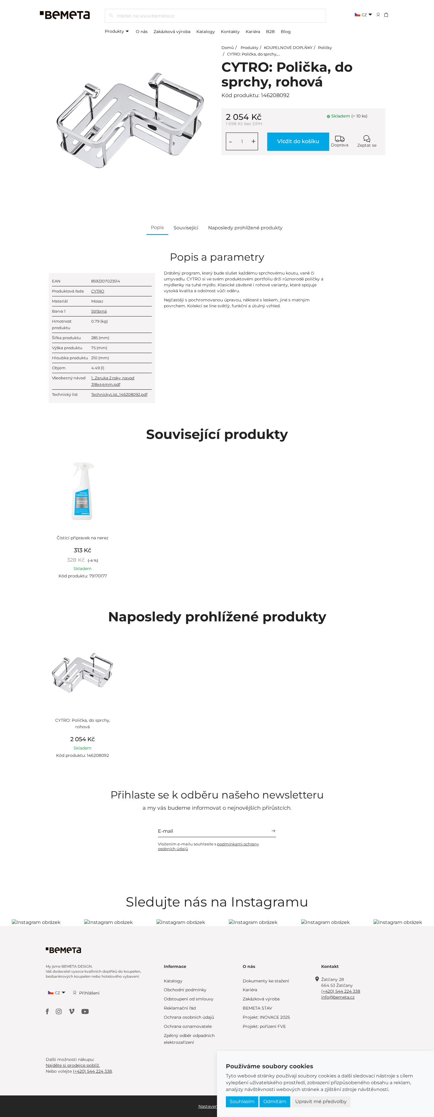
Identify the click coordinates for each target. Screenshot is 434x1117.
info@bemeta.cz (338, 997)
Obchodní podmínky (185, 989)
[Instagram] (59, 1011)
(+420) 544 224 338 (340, 991)
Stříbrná (99, 311)
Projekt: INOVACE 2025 (266, 1017)
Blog (286, 31)
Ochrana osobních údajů (189, 1017)
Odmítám (274, 1101)
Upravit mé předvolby (321, 1101)
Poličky (325, 47)
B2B (270, 31)
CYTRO (97, 291)
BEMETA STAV (257, 1008)
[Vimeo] (72, 1011)
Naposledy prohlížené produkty (245, 228)
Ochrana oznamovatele (188, 1026)
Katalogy (205, 31)
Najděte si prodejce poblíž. (73, 1065)
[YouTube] (85, 1011)
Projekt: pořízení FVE (264, 1026)
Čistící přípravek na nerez (82, 537)
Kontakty (230, 31)
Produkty (115, 31)
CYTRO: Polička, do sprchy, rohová (259, 54)
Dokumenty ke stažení (266, 981)
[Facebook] (48, 1011)
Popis (157, 227)
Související (186, 228)
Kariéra (253, 31)
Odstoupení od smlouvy (188, 999)
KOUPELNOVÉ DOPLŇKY (288, 47)
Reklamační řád (180, 1008)
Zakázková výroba (172, 31)
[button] (390, 14)
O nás (142, 31)
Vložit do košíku (298, 141)
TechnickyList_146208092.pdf (119, 394)
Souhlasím (242, 1101)
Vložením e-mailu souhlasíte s (208, 846)
